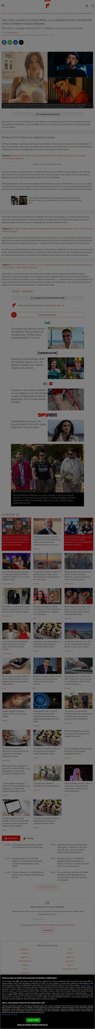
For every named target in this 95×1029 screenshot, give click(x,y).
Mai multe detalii (85, 985)
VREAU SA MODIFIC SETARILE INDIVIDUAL (32, 1025)
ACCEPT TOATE (33, 1020)
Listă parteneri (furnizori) (9, 1014)
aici (88, 993)
